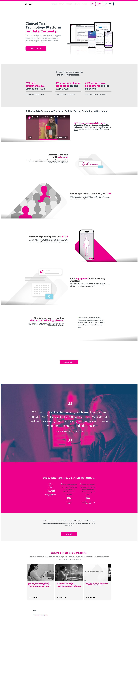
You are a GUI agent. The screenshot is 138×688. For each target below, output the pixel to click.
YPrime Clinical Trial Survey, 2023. (41, 615)
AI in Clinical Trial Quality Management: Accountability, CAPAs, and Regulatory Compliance (69, 584)
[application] (56, 4)
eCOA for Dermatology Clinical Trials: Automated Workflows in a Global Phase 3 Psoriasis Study (39, 584)
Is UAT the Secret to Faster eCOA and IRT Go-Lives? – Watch (96, 584)
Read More (31, 597)
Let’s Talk (69, 534)
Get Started (35, 48)
